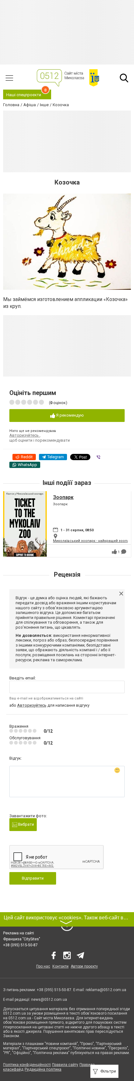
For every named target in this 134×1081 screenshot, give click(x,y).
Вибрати (25, 824)
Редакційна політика (43, 1069)
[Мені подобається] (114, 551)
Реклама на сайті (18, 933)
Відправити (33, 878)
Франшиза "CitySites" (21, 939)
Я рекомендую (69, 415)
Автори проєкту (84, 966)
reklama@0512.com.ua (106, 990)
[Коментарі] (123, 551)
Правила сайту (65, 1065)
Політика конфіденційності (27, 1065)
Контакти (60, 966)
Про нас (43, 966)
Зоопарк (63, 497)
